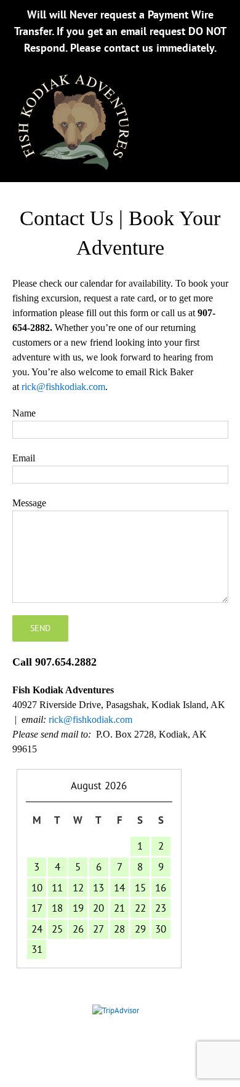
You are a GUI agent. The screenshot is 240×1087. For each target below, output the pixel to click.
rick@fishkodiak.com (63, 386)
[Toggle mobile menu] (215, 82)
